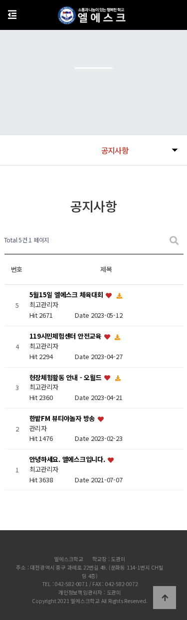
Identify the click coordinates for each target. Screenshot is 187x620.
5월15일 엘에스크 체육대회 (67, 295)
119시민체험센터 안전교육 (66, 336)
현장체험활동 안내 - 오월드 (66, 377)
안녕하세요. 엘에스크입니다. (68, 459)
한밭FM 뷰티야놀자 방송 (63, 418)
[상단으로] (164, 597)
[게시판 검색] (174, 240)
